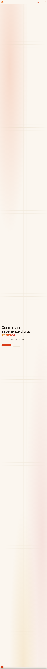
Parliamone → (43, 1)
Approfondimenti (19, 1)
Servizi (13, 1)
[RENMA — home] (4, 2)
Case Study (24, 1)
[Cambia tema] (38, 2)
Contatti (31, 1)
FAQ (28, 1)
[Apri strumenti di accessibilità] (2, 667)
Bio (15, 1)
